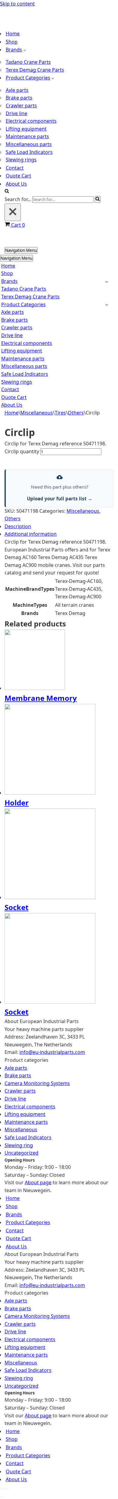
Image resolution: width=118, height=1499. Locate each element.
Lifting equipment (26, 128)
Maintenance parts (27, 136)
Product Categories (28, 1222)
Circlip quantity (22, 451)
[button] (25, 50)
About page (38, 1182)
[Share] (5, 1489)
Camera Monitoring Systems (37, 1083)
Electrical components (31, 121)
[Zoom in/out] (0, 1489)
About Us (16, 183)
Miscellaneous (36, 412)
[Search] (7, 191)
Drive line (16, 113)
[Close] (13, 212)
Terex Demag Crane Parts (35, 70)
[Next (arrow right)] (3, 1496)
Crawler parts (21, 105)
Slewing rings (21, 159)
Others (76, 412)
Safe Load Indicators (29, 152)
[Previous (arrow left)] (0, 1496)
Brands (14, 1214)
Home (13, 33)
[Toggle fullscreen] (3, 1489)
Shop (12, 41)
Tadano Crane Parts (28, 62)
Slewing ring (19, 1145)
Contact (15, 167)
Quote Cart (18, 175)
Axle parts (17, 90)
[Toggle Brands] (107, 281)
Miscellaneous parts (29, 144)
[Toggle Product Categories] (107, 304)
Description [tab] (18, 526)
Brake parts (19, 97)
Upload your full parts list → (59, 499)
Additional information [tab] (31, 534)
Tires (60, 412)
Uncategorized (21, 1152)
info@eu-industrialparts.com (52, 1052)
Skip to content (17, 3)
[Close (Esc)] (7, 1489)
